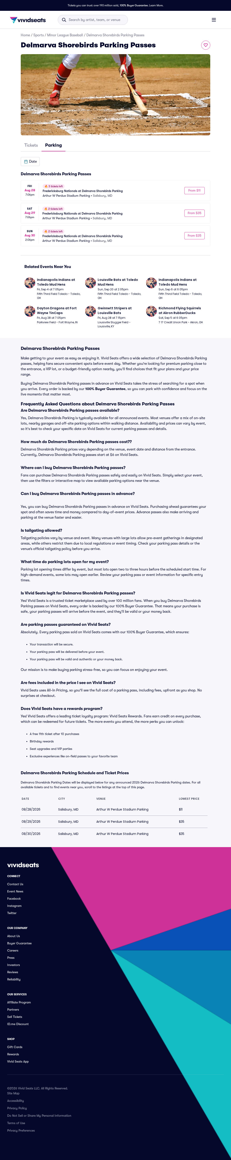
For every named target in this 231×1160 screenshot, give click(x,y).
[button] (30, 161)
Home (25, 35)
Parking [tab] (53, 145)
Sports (38, 35)
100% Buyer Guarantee (134, 5)
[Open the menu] (214, 19)
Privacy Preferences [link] (21, 1130)
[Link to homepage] (29, 19)
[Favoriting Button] (205, 45)
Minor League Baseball (65, 35)
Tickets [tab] (31, 145)
